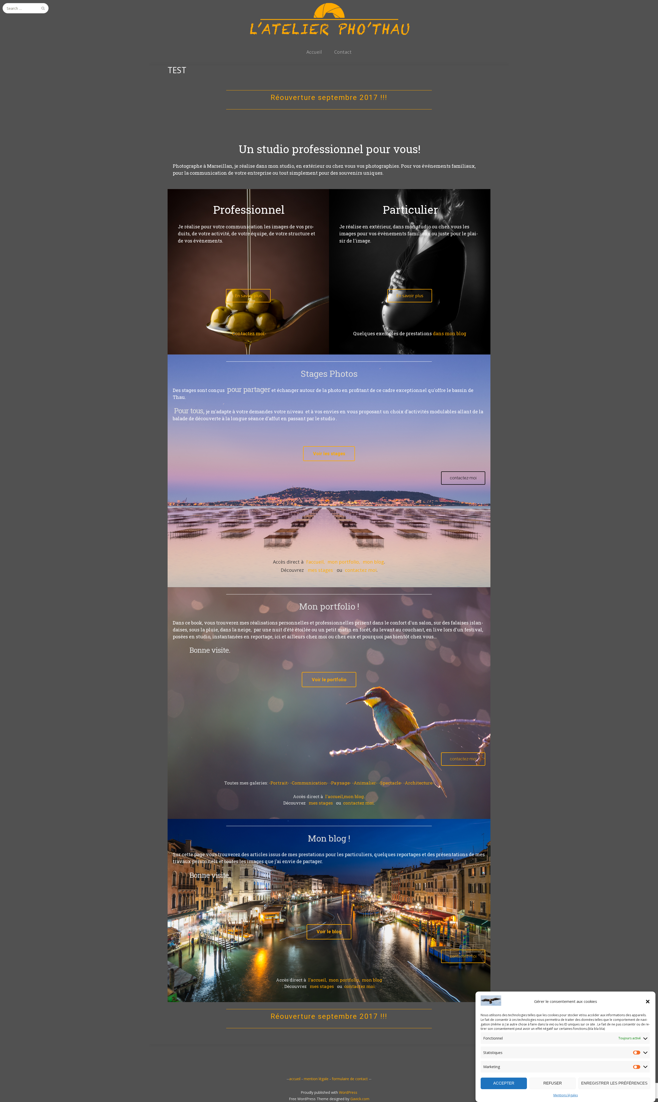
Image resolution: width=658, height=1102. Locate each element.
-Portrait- (279, 783)
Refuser (552, 1083)
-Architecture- (418, 783)
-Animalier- (365, 783)
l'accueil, (315, 562)
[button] (647, 1001)
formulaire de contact (350, 1078)
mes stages (320, 570)
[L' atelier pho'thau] (329, 19)
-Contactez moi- (248, 333)
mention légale (316, 1078)
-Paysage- (341, 783)
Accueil (314, 52)
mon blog (373, 562)
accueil (294, 1078)
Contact (343, 52)
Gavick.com (359, 1098)
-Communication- (310, 783)
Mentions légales (565, 1095)
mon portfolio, (343, 562)
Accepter (503, 1083)
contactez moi (361, 570)
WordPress (348, 1092)
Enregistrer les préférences (614, 1083)
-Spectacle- (391, 783)
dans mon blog (449, 333)
